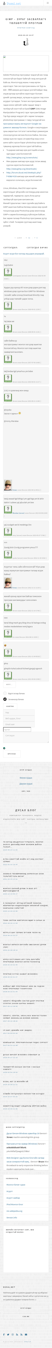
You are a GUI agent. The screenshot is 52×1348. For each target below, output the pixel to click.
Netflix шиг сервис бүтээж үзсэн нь (22, 932)
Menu (47, 3)
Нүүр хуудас (26, 770)
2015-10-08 (8, 1084)
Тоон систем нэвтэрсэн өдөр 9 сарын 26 (24, 920)
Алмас (14, 490)
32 (29, 238)
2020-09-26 (8, 923)
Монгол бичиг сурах (16, 1184)
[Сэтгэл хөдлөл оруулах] (4, 749)
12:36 (15, 1109)
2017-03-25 (8, 1033)
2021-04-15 (8, 879)
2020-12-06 (8, 911)
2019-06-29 (8, 935)
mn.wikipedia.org (14, 1211)
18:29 (15, 1021)
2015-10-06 (8, 1109)
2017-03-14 (8, 1045)
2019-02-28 (8, 950)
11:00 (15, 850)
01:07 (15, 977)
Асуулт (10, 1191)
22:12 (15, 1084)
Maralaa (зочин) (18, 513)
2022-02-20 (8, 864)
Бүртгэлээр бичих (16, 693)
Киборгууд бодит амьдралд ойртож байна (25, 1106)
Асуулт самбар (13, 1197)
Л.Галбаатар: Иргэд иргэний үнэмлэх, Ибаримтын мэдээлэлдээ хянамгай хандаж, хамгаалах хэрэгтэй (26, 905)
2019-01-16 (8, 965)
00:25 (15, 1096)
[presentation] (9, 89)
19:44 (15, 864)
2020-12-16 (8, 894)
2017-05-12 (8, 1006)
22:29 (15, 911)
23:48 (15, 1045)
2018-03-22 (8, 977)
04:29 (15, 1033)
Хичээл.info (12, 1217)
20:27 (15, 935)
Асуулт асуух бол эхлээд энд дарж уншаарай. (23, 253)
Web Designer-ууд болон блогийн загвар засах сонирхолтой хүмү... (25, 1159)
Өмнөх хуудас (26, 777)
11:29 (15, 923)
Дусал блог (26, 810)
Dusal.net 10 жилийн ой (15, 1081)
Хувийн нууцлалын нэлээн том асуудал (24, 1094)
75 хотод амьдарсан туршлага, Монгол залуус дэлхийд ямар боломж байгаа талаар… (23, 844)
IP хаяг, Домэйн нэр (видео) (17, 1030)
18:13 (15, 950)
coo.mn (26, 1316)
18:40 (15, 1006)
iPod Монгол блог (15, 1204)
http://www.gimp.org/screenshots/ (22, 157)
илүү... (9, 684)
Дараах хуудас (26, 783)
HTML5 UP (27, 1341)
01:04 (15, 992)
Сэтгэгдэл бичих (37, 248)
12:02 (15, 879)
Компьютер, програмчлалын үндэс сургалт (25, 1042)
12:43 (15, 965)
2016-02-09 (8, 1072)
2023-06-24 (8, 850)
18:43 (15, 1072)
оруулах (12, 754)
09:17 (15, 894)
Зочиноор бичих (16, 699)
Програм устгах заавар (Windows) (20, 974)
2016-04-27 (8, 1057)
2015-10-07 (8, 1096)
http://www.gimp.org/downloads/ (21, 168)
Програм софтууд (26, 28)
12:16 (15, 1057)
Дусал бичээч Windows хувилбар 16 (21, 1055)
